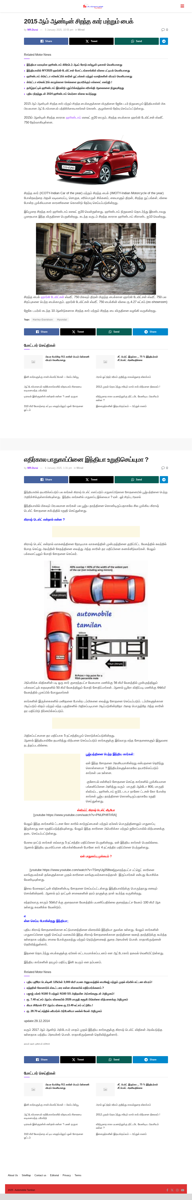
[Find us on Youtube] (182, 1190)
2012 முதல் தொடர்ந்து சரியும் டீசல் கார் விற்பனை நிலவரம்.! (128, 386)
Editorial (54, 1175)
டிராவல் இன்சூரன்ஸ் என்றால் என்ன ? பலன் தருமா (51, 396)
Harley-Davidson (43, 319)
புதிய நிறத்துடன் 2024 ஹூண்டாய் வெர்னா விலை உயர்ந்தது (61, 93)
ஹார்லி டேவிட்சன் (52, 297)
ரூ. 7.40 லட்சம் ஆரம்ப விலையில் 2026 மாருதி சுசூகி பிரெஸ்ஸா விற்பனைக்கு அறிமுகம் (77, 999)
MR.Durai (32, 29)
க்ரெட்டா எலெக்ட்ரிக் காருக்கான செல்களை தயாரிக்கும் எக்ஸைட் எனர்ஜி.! (69, 82)
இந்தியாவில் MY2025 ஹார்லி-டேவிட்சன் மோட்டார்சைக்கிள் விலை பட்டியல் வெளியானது (78, 70)
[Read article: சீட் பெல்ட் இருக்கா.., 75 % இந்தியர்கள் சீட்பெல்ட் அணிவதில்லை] (105, 362)
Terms (78, 1175)
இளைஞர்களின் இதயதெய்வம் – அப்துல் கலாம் (121, 406)
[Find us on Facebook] (167, 1190)
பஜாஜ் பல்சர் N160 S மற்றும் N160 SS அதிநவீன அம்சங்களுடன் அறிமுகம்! (70, 993)
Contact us (40, 1175)
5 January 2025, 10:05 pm (59, 29)
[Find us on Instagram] (177, 1190)
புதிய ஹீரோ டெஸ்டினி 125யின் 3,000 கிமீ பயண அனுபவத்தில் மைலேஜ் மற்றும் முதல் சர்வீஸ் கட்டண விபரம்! (89, 982)
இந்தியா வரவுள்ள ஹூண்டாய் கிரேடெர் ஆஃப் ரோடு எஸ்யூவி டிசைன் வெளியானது (74, 64)
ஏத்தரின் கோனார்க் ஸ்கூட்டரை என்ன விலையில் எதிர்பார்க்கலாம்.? (65, 987)
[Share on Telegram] (164, 41)
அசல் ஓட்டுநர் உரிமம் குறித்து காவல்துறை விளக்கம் (123, 376)
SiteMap (26, 1175)
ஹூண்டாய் (73, 117)
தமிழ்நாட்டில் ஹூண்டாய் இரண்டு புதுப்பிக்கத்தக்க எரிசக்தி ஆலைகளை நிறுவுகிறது (75, 87)
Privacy (67, 1175)
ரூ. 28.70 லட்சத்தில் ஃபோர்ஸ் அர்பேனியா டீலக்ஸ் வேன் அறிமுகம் (64, 1011)
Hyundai (62, 319)
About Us (13, 1175)
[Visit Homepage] (93, 6)
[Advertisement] (96, 423)
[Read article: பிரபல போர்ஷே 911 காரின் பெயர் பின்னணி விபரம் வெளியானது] (33, 362)
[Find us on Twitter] (172, 1190)
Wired (81, 29)
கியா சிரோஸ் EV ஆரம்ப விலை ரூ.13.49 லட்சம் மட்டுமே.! (60, 1005)
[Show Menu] (182, 6)
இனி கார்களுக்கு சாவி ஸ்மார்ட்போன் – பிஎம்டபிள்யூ (51, 376)
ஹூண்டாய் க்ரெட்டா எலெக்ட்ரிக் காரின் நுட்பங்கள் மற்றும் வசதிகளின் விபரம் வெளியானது (79, 76)
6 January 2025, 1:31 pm (58, 468)
